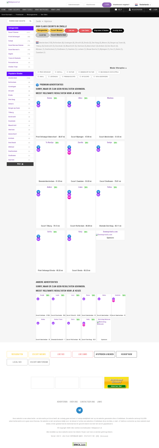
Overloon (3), (82, 46)
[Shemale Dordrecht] (53, 323)
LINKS (99, 402)
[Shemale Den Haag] (98, 192)
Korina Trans (58, 319)
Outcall (59, 72)
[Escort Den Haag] (83, 323)
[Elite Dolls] (67, 382)
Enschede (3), (60, 46)
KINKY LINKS (55, 10)
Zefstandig (54, 77)
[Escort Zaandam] (69, 147)
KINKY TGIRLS (27, 10)
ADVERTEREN (62, 402)
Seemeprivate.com (110, 232)
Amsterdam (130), (46, 43)
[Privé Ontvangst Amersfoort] (38, 103)
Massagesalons (32, 15)
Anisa (104, 295)
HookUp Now (117, 30)
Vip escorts (85, 77)
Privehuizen (19, 15)
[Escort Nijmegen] (69, 103)
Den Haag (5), (97, 43)
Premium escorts (69, 77)
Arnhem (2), (103, 46)
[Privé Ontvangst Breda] (38, 236)
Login (155, 10)
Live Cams (85, 30)
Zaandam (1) (40, 53)
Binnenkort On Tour (87, 72)
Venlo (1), (119, 49)
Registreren (137, 10)
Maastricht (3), (71, 46)
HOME (3, 10)
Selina (43, 319)
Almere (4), (106, 43)
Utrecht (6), (79, 43)
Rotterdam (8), (58, 43)
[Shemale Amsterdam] (38, 147)
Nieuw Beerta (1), (93, 49)
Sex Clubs (44, 15)
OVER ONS (74, 402)
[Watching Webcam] (104, 329)
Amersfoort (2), (93, 46)
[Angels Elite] (42, 382)
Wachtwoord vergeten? (121, 5)
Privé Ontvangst (45, 72)
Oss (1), (113, 49)
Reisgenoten (42, 31)
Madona (110, 98)
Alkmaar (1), (40, 49)
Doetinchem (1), (51, 49)
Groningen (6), (69, 43)
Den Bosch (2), (112, 46)
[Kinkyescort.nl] (13, 2)
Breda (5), (88, 43)
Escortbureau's (7, 15)
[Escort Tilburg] (38, 192)
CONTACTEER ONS (87, 402)
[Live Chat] (91, 382)
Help (120, 10)
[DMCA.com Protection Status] (80, 444)
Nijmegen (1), (105, 49)
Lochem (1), (82, 49)
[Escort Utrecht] (74, 305)
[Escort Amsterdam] (98, 103)
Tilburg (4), (40, 46)
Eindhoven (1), (62, 49)
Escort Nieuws (57, 31)
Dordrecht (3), (49, 46)
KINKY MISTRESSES (41, 10)
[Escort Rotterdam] (69, 192)
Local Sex (42, 35)
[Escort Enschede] (53, 299)
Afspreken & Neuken (101, 30)
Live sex (71, 30)
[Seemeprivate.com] (110, 235)
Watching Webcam (104, 319)
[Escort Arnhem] (38, 299)
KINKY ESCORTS (14, 10)
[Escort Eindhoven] (98, 147)
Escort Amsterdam (58, 35)
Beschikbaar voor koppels (109, 72)
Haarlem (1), (73, 49)
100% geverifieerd (102, 77)
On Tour (71, 72)
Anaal (42, 77)
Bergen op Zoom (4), (117, 43)
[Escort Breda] (69, 236)
